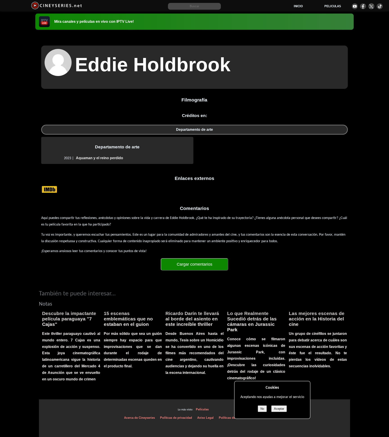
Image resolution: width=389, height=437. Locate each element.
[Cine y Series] (56, 9)
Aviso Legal (205, 417)
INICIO (298, 6)
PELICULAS (332, 6)
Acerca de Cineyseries (139, 417)
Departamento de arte (194, 129)
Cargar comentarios (194, 264)
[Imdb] (49, 189)
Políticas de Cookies (233, 417)
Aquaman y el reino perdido (99, 158)
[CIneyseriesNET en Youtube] (355, 6)
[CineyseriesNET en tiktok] (380, 6)
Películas (202, 409)
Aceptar (279, 408)
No (262, 408)
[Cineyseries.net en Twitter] (371, 6)
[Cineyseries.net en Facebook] (363, 6)
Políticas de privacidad (176, 417)
